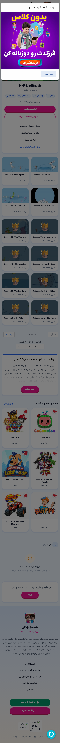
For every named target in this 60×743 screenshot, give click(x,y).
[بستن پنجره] (7, 7)
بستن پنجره (49, 74)
